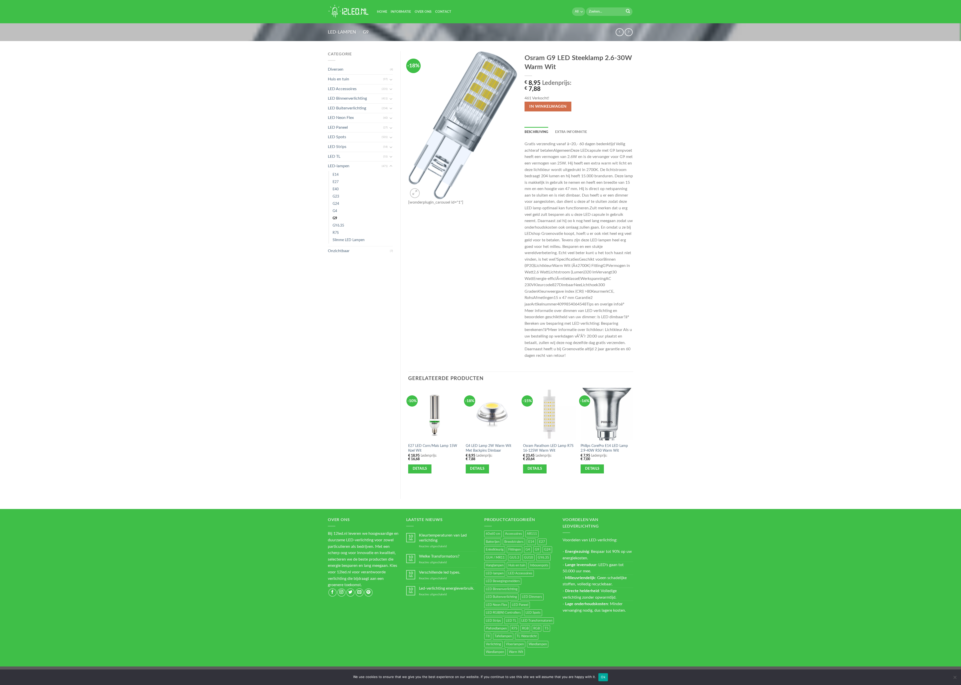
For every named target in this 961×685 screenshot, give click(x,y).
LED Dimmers (532, 596)
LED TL (334, 156)
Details (420, 468)
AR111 (532, 533)
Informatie (401, 11)
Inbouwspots (539, 565)
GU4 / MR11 (495, 557)
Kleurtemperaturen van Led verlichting (443, 537)
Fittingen (514, 549)
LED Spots (337, 137)
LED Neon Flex (341, 118)
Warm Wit (516, 651)
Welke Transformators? (439, 556)
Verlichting (493, 644)
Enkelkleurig (495, 549)
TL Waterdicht (527, 636)
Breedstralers (514, 541)
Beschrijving (536, 131)
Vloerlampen (515, 644)
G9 (366, 32)
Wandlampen (538, 644)
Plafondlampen (496, 628)
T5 (547, 628)
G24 (336, 204)
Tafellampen (503, 636)
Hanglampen (495, 565)
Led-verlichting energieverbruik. (446, 588)
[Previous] (408, 439)
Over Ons (423, 11)
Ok (603, 677)
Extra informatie (571, 131)
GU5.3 (514, 557)
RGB (525, 628)
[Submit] (628, 12)
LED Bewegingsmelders (503, 581)
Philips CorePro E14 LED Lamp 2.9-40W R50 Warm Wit (604, 448)
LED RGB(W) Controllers (503, 612)
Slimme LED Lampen (349, 240)
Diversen (335, 69)
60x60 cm (493, 533)
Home (382, 11)
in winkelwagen (548, 106)
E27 (336, 182)
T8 (488, 636)
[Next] (633, 439)
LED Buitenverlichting (347, 108)
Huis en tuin (338, 79)
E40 (336, 189)
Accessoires (513, 533)
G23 (336, 196)
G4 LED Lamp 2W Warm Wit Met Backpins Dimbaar (488, 448)
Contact (443, 11)
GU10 (528, 557)
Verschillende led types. (439, 572)
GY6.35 (338, 225)
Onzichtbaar (339, 251)
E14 (336, 175)
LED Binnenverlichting (347, 98)
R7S (336, 233)
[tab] (536, 132)
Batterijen (493, 541)
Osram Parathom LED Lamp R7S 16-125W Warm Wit (548, 448)
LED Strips (337, 147)
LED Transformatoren (536, 620)
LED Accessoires (342, 89)
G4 (335, 211)
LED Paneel (338, 127)
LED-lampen (342, 32)
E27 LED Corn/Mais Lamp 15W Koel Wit (432, 448)
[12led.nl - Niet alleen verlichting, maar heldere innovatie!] (348, 11)
